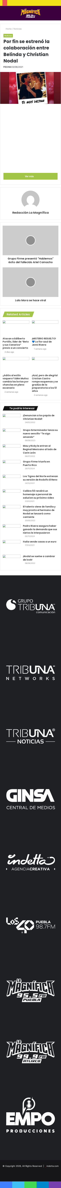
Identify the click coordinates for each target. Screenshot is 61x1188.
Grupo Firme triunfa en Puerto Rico (36, 463)
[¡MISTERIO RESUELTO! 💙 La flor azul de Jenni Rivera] (45, 327)
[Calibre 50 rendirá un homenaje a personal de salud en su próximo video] (11, 495)
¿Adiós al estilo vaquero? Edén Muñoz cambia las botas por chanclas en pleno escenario (16, 381)
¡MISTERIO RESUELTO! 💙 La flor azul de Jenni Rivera (44, 341)
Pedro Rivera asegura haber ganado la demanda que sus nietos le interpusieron (40, 529)
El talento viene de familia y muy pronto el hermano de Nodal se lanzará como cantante (39, 512)
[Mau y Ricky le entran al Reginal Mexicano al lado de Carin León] (11, 450)
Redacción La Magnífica (30, 213)
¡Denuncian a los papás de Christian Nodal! (38, 417)
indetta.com (53, 1166)
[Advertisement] (30, 138)
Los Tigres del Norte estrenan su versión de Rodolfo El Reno (40, 478)
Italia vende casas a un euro (39, 541)
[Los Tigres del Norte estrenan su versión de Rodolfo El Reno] (11, 481)
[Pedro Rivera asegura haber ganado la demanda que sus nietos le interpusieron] (11, 530)
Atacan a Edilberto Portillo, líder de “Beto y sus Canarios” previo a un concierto (16, 343)
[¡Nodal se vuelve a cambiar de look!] (11, 561)
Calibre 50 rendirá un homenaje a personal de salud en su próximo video (38, 494)
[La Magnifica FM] (30, 13)
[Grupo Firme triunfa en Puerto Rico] (11, 466)
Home (8, 28)
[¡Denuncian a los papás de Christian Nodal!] (11, 420)
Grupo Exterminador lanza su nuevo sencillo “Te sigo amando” (40, 433)
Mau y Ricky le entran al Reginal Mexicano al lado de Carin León (39, 449)
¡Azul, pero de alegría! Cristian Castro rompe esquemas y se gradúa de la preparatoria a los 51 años (45, 383)
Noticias (18, 28)
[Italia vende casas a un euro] (11, 546)
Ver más (29, 176)
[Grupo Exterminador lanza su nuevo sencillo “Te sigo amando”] (11, 434)
